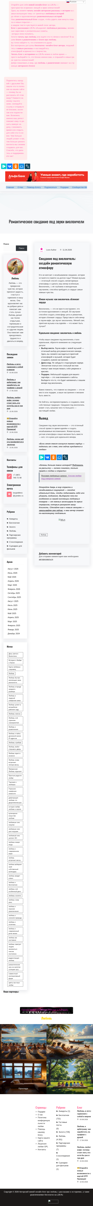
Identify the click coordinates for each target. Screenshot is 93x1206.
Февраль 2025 (14, 625)
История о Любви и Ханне (15, 661)
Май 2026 (12, 577)
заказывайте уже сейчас (51, 510)
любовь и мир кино (14, 901)
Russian (72, 2)
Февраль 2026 (14, 589)
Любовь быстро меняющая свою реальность (15, 680)
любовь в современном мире (14, 851)
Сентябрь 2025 (14, 597)
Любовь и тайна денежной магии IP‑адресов (15, 736)
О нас (40, 1115)
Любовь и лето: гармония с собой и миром (15, 367)
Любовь (12, 531)
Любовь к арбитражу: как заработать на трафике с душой (14, 384)
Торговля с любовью (13, 783)
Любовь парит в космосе (14, 754)
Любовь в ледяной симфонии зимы (15, 698)
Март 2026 (12, 585)
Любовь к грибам (15, 742)
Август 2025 (13, 601)
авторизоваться (46, 559)
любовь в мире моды (14, 843)
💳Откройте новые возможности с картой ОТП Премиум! (14, 423)
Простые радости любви (15, 777)
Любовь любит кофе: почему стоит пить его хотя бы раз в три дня (15, 403)
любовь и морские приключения (14, 909)
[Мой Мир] (21, 166)
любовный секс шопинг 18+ (14, 837)
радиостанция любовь (14, 959)
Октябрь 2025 (14, 593)
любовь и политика (12, 923)
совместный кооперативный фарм (14, 976)
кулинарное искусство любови (13, 815)
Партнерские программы (14, 536)
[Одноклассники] (15, 166)
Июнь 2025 (12, 609)
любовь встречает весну (15, 859)
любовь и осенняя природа (15, 917)
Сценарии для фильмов (14, 547)
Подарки (41, 1112)
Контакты (42, 1149)
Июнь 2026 (12, 573)
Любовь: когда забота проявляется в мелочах (15, 442)
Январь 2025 (13, 630)
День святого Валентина (13, 655)
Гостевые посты (61, 1123)
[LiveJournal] (27, 166)
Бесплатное (14, 523)
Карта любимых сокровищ (14, 668)
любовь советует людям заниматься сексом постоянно (15, 949)
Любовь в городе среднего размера (15, 689)
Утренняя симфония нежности (12, 791)
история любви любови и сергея (15, 808)
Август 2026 (13, 569)
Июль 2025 (12, 605)
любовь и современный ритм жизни (14, 931)
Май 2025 (12, 613)
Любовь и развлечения (13, 728)
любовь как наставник (13, 939)
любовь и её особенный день (15, 890)
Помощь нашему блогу (41, 1132)
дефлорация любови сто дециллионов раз (15, 800)
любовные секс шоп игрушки (14, 830)
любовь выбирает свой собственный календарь (15, 867)
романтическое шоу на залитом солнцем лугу (14, 967)
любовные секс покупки (14, 823)
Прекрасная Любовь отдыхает (15, 770)
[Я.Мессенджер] (4, 166)
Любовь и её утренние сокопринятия (14, 720)
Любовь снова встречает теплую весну (14, 762)
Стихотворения (16, 542)
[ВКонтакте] (9, 166)
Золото (12, 527)
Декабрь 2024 (14, 634)
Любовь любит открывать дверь (15, 748)
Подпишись (77, 465)
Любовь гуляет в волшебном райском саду (15, 707)
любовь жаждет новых (14, 877)
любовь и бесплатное (13, 883)
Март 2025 (12, 621)
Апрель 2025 (13, 617)
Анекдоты (13, 519)
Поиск (6, 244)
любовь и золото (15, 896)
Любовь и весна (14, 714)
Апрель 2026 (13, 581)
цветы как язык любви (14, 984)
